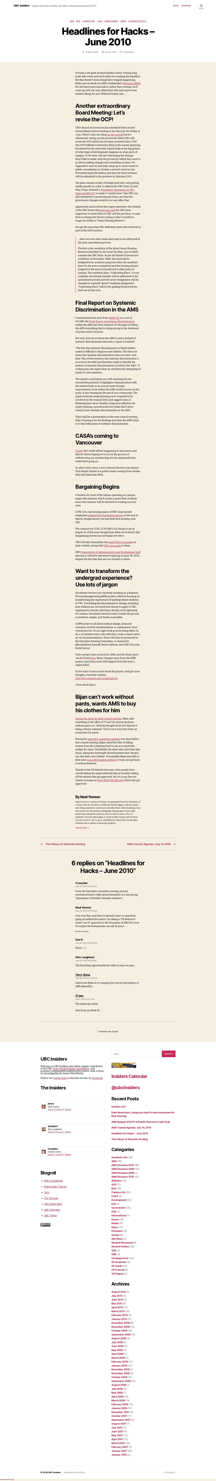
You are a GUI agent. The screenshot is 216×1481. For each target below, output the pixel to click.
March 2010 (118, 1311)
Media (114, 1223)
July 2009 (117, 1342)
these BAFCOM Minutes (110, 780)
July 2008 (117, 1388)
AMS (72, 21)
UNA (113, 1254)
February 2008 (119, 1404)
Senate (115, 1235)
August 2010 (118, 1291)
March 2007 (118, 1443)
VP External (117, 1269)
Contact (59, 1109)
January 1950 (119, 1454)
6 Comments (128, 52)
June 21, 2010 (110, 52)
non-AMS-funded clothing (101, 760)
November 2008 (120, 1373)
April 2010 (117, 1307)
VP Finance (117, 1273)
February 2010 (119, 1315)
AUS (113, 1184)
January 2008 (119, 1408)
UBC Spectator (52, 1209)
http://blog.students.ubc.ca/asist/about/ (96, 678)
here (93, 658)
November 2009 (120, 1326)
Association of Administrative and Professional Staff (111, 552)
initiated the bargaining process (105, 515)
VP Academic (118, 1262)
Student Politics (137, 21)
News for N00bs (132, 83)
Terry (47, 1192)
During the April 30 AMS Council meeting (98, 718)
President (116, 1231)
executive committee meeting (104, 739)
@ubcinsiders (125, 1087)
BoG (78, 21)
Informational (118, 1215)
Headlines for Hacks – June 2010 (129, 1133)
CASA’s (79, 450)
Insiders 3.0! (118, 1106)
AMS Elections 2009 (122, 1173)
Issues (115, 1219)
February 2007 (119, 1447)
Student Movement (122, 1242)
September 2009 (121, 1334)
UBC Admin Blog (53, 1204)
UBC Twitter (50, 1215)
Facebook (97, 1078)
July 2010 (117, 1295)
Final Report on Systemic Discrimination (112, 321)
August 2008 (118, 1385)
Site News (117, 1238)
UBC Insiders (21, 5)
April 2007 (117, 1439)
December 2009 (120, 1322)
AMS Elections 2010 (122, 1176)
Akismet (12, 1479)
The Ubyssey (51, 1198)
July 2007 (117, 1427)
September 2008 (121, 1381)
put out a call (108, 210)
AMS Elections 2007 (122, 1165)
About (175, 5)
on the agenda (115, 134)
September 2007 (120, 1419)
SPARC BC (114, 317)
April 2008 (117, 1396)
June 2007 (117, 1431)
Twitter (67, 1109)
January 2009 (119, 1365)
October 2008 (119, 1377)
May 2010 (116, 1303)
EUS (113, 1204)
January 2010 (119, 1319)
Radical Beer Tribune (55, 1186)
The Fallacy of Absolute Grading (129, 1139)
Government (118, 1207)
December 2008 (120, 1369)
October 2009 (119, 1330)
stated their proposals (121, 542)
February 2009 (119, 1361)
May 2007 (117, 1435)
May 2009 (117, 1350)
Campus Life (89, 21)
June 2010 (117, 1299)
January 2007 (119, 1451)
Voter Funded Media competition (71, 1068)
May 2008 (117, 1392)
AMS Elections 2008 (122, 1169)
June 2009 (117, 1346)
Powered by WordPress (74, 1472)
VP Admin (116, 1266)
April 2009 (117, 1354)
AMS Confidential (53, 1180)
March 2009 (118, 1357)
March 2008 (118, 1400)
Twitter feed (60, 1078)
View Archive (82, 828)
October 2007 (119, 1416)
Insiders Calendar (129, 1076)
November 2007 (120, 1412)
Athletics (116, 1180)
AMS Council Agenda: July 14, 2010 (131, 1127)
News (123, 21)
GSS (113, 1211)
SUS (113, 1250)
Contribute (186, 5)
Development (111, 21)
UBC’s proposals (112, 545)
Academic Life (119, 1157)
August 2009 (118, 1338)
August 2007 (118, 1423)
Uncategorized (119, 1258)
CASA (99, 21)
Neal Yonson (93, 52)
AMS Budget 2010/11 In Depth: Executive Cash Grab (140, 1121)
